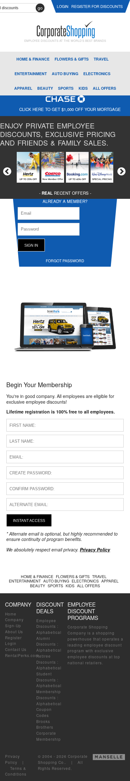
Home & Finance (33, 59)
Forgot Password (65, 260)
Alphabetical (49, 632)
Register (13, 637)
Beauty (45, 88)
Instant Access (29, 520)
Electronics (96, 73)
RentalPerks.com (22, 655)
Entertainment (31, 73)
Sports (66, 88)
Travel (101, 59)
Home (10, 613)
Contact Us (16, 649)
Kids (83, 88)
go (40, 7)
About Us (14, 631)
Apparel (23, 88)
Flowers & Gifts (72, 59)
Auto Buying (65, 73)
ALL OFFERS (104, 88)
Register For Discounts (97, 6)
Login (10, 643)
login (62, 6)
